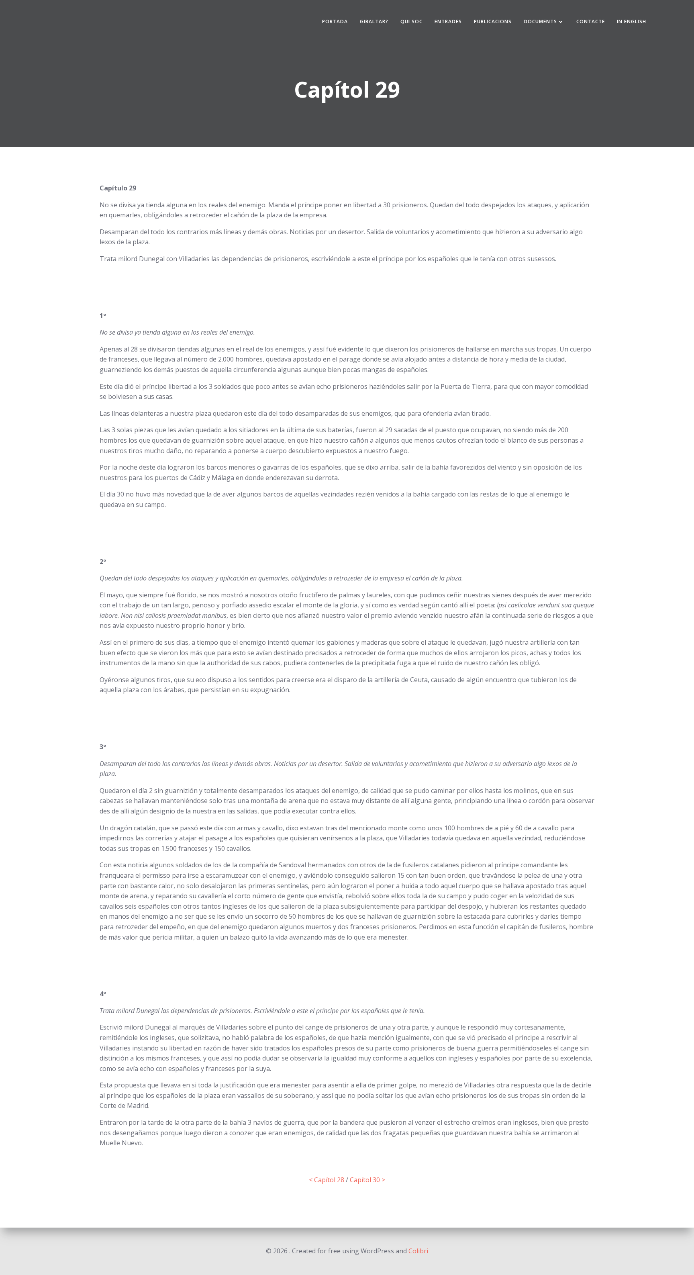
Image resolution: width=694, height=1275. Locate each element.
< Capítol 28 (326, 1179)
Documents (540, 21)
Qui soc (411, 21)
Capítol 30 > (367, 1179)
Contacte (590, 21)
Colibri (418, 1250)
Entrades (448, 21)
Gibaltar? (374, 21)
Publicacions (493, 21)
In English (631, 21)
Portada (335, 21)
